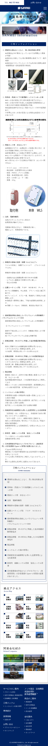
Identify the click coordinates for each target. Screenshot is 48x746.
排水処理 (29, 711)
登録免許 (29, 729)
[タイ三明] (34, 670)
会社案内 (28, 716)
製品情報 (8, 372)
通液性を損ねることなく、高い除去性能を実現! (23, 50)
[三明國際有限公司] (13, 670)
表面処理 (29, 702)
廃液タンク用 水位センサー (16, 145)
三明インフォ (9, 703)
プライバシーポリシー (12, 727)
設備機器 (40, 689)
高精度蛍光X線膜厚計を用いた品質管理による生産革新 (25, 410)
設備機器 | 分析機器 (11, 698)
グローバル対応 (10, 692)
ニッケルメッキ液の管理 (13, 706)
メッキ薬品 (29, 689)
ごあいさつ (29, 720)
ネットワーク (30, 732)
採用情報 (7, 716)
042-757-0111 (12, 3)
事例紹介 (7, 711)
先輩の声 (8, 720)
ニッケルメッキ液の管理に (15, 392)
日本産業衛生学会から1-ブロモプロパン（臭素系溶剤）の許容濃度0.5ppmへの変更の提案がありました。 (25, 573)
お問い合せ (8, 724)
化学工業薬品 (30, 705)
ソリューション (31, 693)
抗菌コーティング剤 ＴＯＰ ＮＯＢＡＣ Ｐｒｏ (24, 287)
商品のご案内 (30, 698)
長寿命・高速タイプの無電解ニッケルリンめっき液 (24, 97)
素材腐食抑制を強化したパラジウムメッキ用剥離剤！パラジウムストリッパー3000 (25, 521)
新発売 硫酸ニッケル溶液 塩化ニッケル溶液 (22, 433)
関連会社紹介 (12, 648)
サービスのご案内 (11, 689)
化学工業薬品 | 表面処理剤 (14, 695)
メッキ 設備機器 (31, 708)
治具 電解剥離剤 (12, 217)
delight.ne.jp (27, 745)
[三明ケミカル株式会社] (13, 661)
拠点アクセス (12, 588)
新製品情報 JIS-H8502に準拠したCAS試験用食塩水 (24, 356)
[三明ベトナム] (13, 678)
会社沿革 (29, 726)
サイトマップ (9, 731)
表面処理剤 (29, 691)
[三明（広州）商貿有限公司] (34, 661)
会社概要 (29, 723)
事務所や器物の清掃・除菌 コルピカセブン (21, 262)
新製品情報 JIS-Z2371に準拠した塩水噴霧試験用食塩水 (25, 530)
